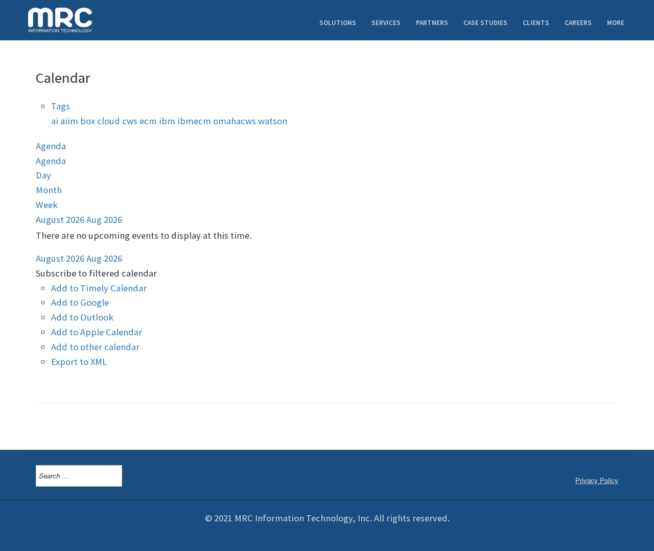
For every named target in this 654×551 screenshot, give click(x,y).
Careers (578, 22)
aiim (70, 121)
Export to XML (79, 362)
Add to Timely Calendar (99, 288)
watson (272, 121)
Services (386, 22)
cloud (109, 121)
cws (130, 121)
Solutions (337, 22)
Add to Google (80, 302)
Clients (536, 22)
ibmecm (195, 121)
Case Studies (485, 22)
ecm (149, 121)
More (615, 22)
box (88, 121)
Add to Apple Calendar (96, 332)
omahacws (235, 121)
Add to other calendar (95, 347)
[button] (96, 273)
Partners (432, 22)
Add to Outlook (82, 317)
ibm (168, 121)
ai (55, 121)
